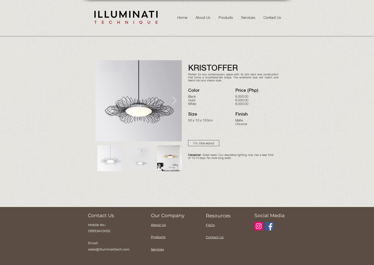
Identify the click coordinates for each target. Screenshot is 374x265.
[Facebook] (269, 226)
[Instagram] (259, 226)
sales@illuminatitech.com (109, 249)
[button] (203, 143)
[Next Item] (174, 101)
